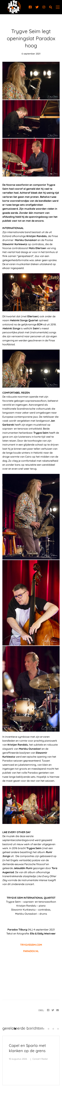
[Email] (57, 1010)
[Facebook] (30, 7)
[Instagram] (44, 7)
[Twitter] (37, 7)
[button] (15, 1028)
